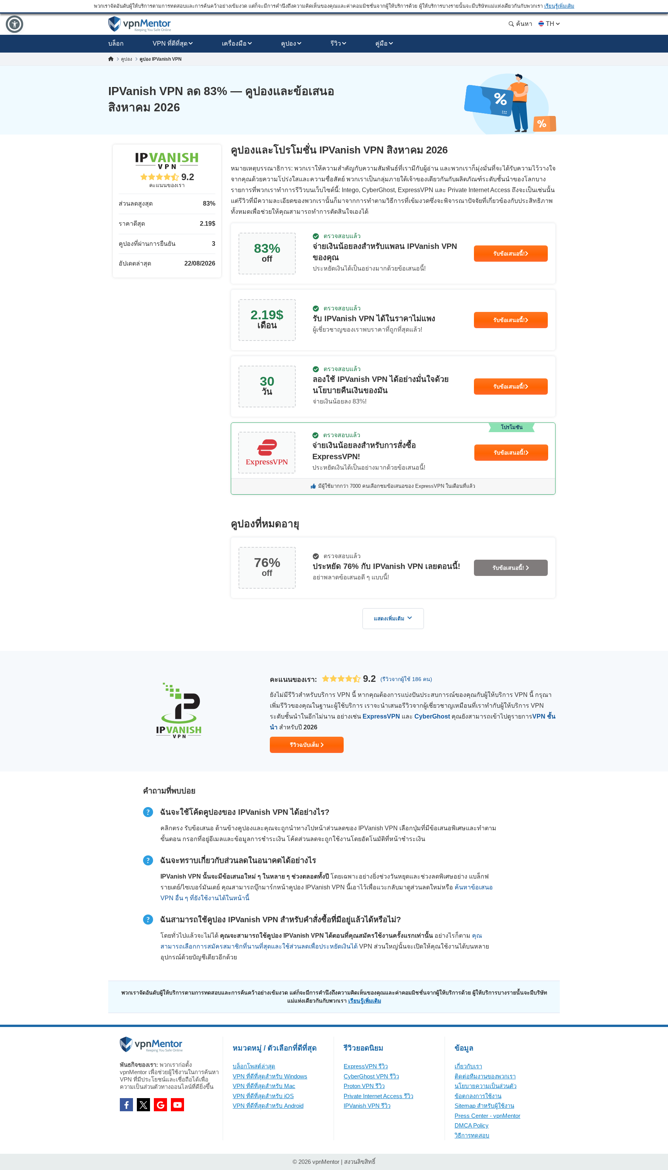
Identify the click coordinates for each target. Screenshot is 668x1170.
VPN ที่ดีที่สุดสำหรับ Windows (270, 1076)
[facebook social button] (126, 1104)
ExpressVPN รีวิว (366, 1066)
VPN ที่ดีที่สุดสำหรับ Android (268, 1105)
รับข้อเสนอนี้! (509, 253)
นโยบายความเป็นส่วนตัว (485, 1086)
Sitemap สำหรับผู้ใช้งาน (484, 1105)
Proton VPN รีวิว (364, 1086)
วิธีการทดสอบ (472, 1135)
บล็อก (116, 43)
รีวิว (336, 43)
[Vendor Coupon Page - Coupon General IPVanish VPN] (393, 253)
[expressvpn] (393, 458)
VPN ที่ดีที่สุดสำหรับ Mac (264, 1086)
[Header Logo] (139, 24)
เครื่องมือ (234, 43)
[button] (14, 24)
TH (550, 23)
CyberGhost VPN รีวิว (371, 1076)
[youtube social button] (177, 1104)
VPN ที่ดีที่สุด (170, 43)
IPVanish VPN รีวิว (367, 1105)
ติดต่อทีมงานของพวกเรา (485, 1076)
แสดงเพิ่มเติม (389, 619)
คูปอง (288, 43)
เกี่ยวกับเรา (468, 1066)
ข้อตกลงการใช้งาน (478, 1096)
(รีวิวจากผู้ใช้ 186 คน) (406, 679)
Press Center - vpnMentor (487, 1115)
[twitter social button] (143, 1104)
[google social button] (160, 1104)
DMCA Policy (472, 1125)
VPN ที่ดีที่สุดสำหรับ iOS (263, 1096)
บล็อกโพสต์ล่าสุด (254, 1066)
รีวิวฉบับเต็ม (305, 745)
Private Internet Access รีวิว (378, 1096)
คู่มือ (381, 43)
